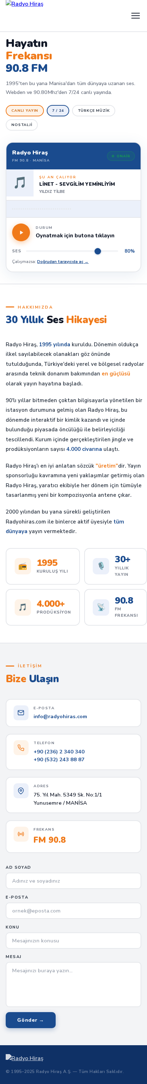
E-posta (17, 897)
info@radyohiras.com (60, 716)
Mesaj (13, 956)
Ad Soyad (18, 867)
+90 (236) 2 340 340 (59, 751)
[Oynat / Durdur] (21, 232)
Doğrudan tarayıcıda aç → (62, 261)
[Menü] (135, 15)
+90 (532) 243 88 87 (59, 759)
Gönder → (30, 1020)
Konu (12, 927)
